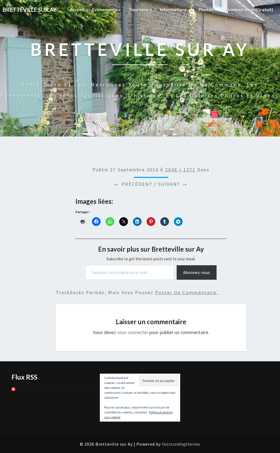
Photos (206, 9)
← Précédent (133, 184)
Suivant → (173, 184)
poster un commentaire (186, 292)
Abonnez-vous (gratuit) (249, 9)
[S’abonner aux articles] (13, 391)
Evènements (105, 9)
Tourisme (139, 9)
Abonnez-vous (196, 272)
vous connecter (132, 332)
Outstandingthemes (181, 444)
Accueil (76, 9)
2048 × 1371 (180, 169)
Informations (174, 9)
